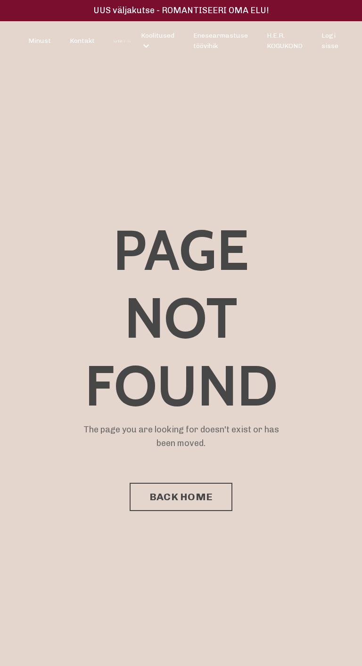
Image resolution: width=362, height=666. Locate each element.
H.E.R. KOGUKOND (285, 41)
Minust (39, 41)
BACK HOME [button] (181, 497)
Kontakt (82, 41)
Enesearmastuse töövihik (220, 41)
